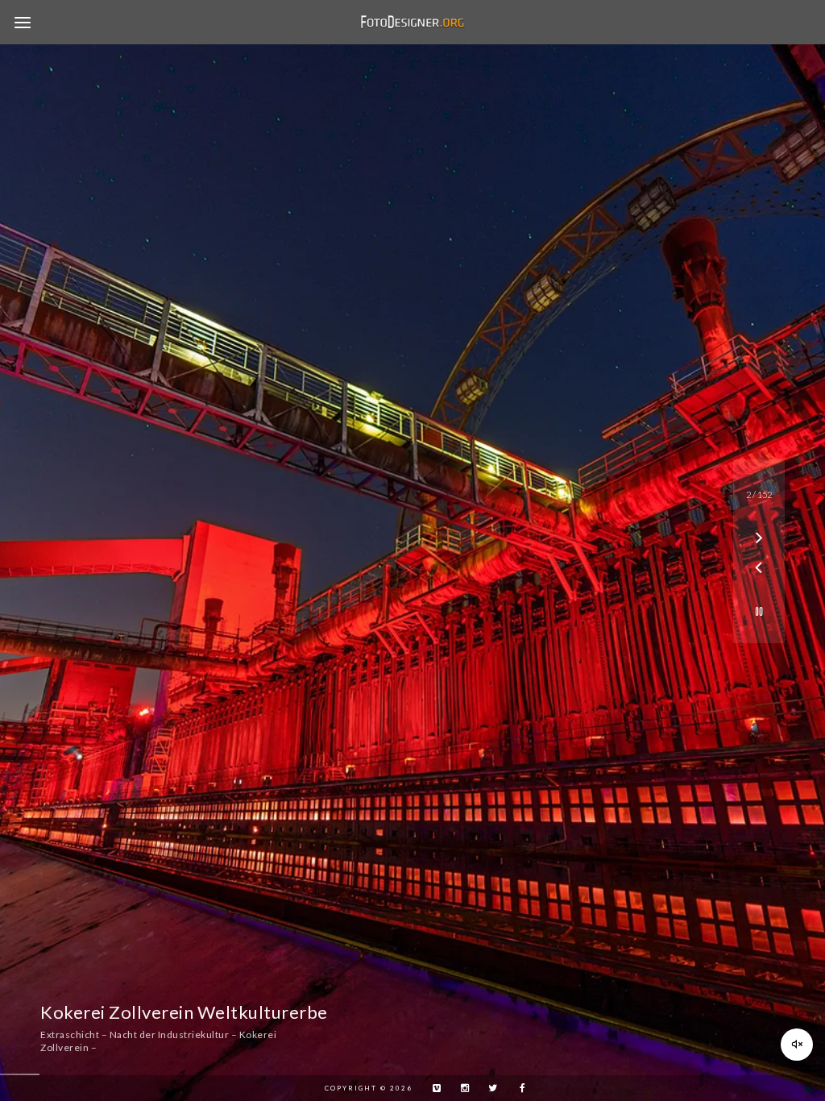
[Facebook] (517, 1088)
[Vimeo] (433, 1088)
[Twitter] (489, 1088)
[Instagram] (461, 1088)
